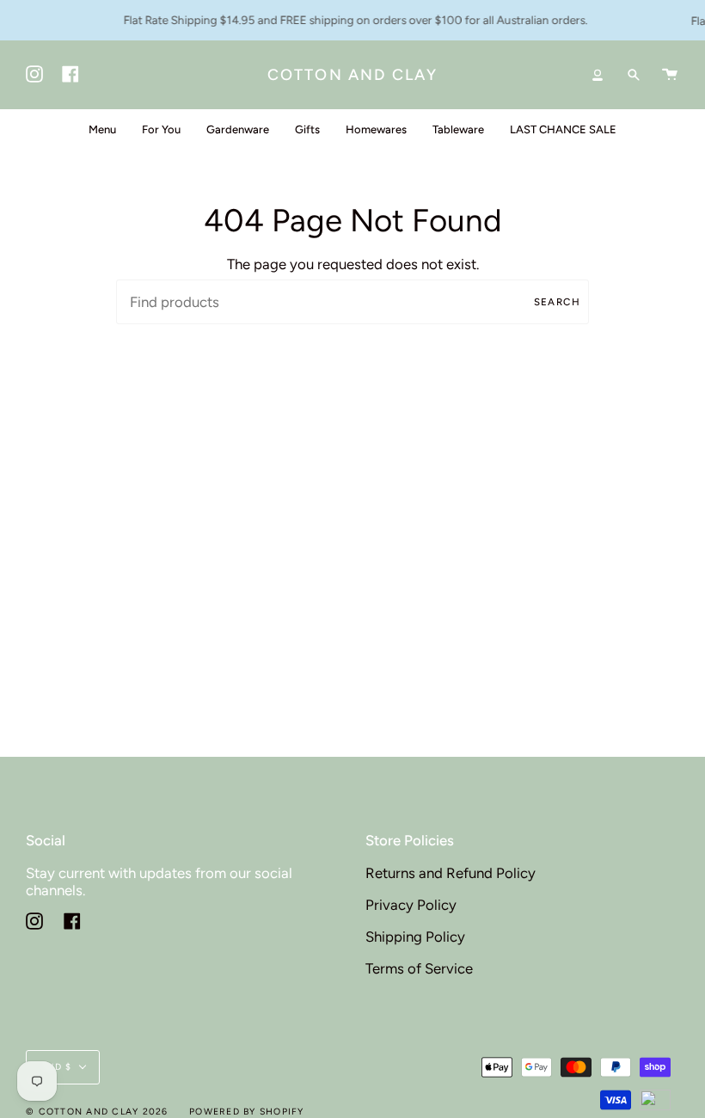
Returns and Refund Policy (450, 873)
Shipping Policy (415, 936)
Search (557, 302)
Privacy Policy (411, 904)
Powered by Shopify (246, 1111)
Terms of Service (419, 968)
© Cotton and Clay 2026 (97, 1111)
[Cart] (670, 74)
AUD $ (55, 1066)
